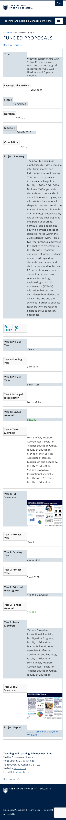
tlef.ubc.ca (20, 768)
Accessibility (9, 814)
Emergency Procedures (14, 810)
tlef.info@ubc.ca (19, 772)
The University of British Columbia (24, 7)
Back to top (10, 779)
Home (8, 33)
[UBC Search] (59, 4)
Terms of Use (34, 810)
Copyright (48, 810)
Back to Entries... (13, 45)
